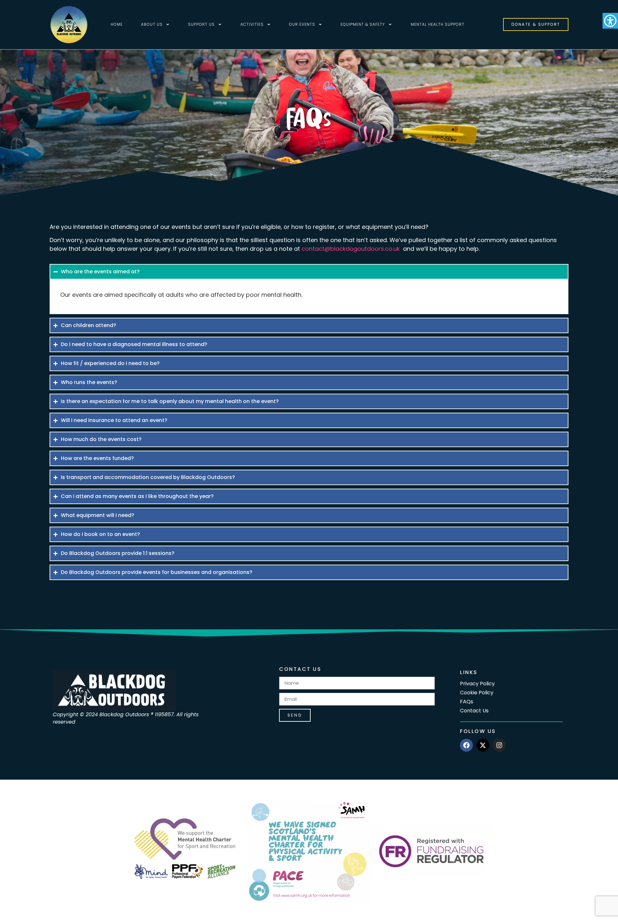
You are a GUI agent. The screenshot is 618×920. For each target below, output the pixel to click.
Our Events (302, 24)
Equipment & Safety (363, 24)
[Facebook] (466, 745)
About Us (152, 24)
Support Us (201, 24)
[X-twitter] (482, 745)
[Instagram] (499, 745)
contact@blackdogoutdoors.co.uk (351, 249)
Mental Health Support (437, 24)
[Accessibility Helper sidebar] (610, 20)
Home (117, 24)
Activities (252, 24)
